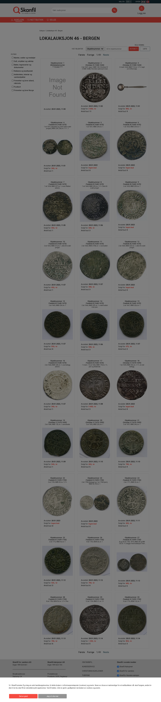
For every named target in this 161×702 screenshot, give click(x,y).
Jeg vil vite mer (52, 696)
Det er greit (23, 696)
